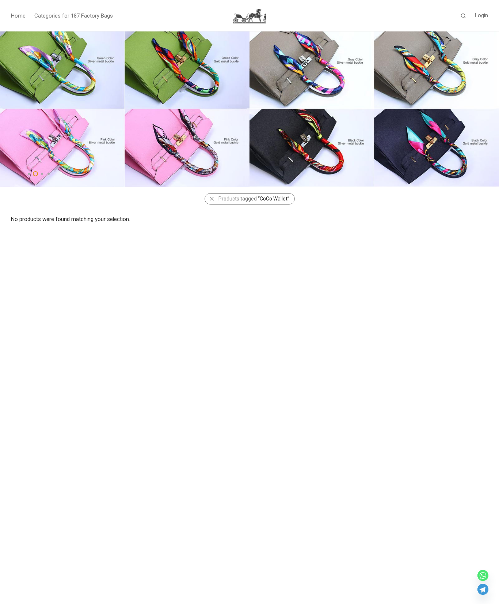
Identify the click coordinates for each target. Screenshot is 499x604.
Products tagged (253, 199)
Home (18, 15)
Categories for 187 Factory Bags (73, 15)
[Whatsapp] (482, 575)
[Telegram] (482, 589)
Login (481, 15)
